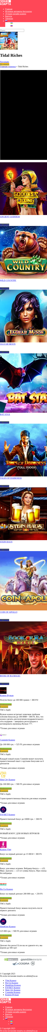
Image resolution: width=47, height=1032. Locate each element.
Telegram (9, 18)
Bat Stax (5, 414)
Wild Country (8, 280)
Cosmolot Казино (7, 740)
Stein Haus (6, 542)
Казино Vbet (5, 849)
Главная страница (8, 66)
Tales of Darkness (11, 478)
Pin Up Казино (6, 889)
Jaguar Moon (8, 344)
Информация (6, 704)
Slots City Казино (7, 779)
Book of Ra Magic (10, 676)
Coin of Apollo (8, 612)
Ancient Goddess (10, 217)
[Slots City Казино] (3, 777)
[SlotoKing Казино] (3, 924)
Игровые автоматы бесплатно (18, 11)
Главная (8, 9)
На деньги (4, 64)
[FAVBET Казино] (3, 812)
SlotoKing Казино (8, 926)
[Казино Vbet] (3, 847)
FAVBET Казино (7, 814)
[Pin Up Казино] (3, 887)
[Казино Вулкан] (3, 693)
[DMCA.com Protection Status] (11, 960)
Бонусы (8, 16)
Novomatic (4, 62)
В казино (4, 707)
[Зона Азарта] (5, 4)
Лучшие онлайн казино (15, 14)
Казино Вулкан (7, 695)
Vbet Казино (10, 980)
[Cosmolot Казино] (3, 737)
